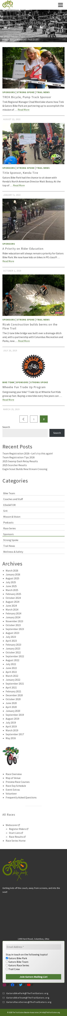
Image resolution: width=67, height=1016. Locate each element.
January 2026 (13, 574)
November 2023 (14, 621)
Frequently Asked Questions (21, 797)
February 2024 (13, 613)
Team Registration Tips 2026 (18, 457)
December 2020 (14, 695)
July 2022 (11, 664)
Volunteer (11, 793)
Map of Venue (13, 778)
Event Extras (13, 789)
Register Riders (17, 829)
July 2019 (11, 722)
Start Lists (15, 832)
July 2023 (11, 636)
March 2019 (12, 730)
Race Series (9, 528)
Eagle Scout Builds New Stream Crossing (24, 469)
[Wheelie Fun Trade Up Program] (33, 366)
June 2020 (11, 703)
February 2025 (13, 594)
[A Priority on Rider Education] (33, 219)
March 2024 (12, 609)
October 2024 (13, 597)
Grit (5, 510)
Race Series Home (16, 840)
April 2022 (11, 671)
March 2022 (12, 675)
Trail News (43, 92)
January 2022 (13, 679)
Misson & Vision (11, 516)
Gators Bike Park (17, 958)
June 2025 (11, 586)
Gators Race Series (18, 965)
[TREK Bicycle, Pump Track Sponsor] (33, 68)
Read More (23, 109)
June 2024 (11, 605)
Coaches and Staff (13, 499)
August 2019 (12, 718)
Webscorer (12, 825)
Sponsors (8, 92)
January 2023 (13, 648)
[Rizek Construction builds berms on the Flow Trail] (33, 295)
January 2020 (13, 710)
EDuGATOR (9, 505)
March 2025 (12, 590)
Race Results (16, 836)
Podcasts (8, 522)
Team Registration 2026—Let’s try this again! (27, 453)
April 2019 (11, 726)
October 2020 (13, 699)
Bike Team (8, 382)
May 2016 (11, 738)
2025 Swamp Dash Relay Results (20, 461)
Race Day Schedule (16, 785)
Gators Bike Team (18, 961)
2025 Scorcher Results (14, 465)
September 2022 (15, 656)
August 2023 (12, 633)
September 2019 (15, 714)
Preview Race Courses (18, 781)
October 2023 (13, 625)
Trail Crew (14, 969)
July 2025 (11, 582)
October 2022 (13, 652)
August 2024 (12, 601)
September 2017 (15, 734)
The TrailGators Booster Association (26, 1012)
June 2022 (11, 668)
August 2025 (12, 578)
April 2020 (11, 707)
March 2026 (12, 570)
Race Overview (14, 774)
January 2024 (13, 617)
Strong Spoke (25, 92)
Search (6, 427)
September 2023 (15, 629)
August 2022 (12, 660)
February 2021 (13, 691)
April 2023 (11, 640)
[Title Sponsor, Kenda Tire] (33, 143)
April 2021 (11, 687)
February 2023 (13, 644)
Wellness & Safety (13, 551)
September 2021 (15, 683)
